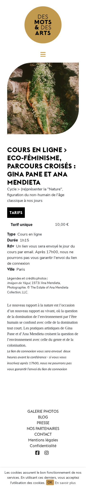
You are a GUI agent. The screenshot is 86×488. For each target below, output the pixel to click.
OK (50, 482)
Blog (43, 417)
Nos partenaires (43, 428)
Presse (43, 422)
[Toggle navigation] (43, 56)
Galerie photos (43, 411)
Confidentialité (43, 445)
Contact (43, 434)
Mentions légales (43, 440)
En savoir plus (65, 483)
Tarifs (16, 212)
